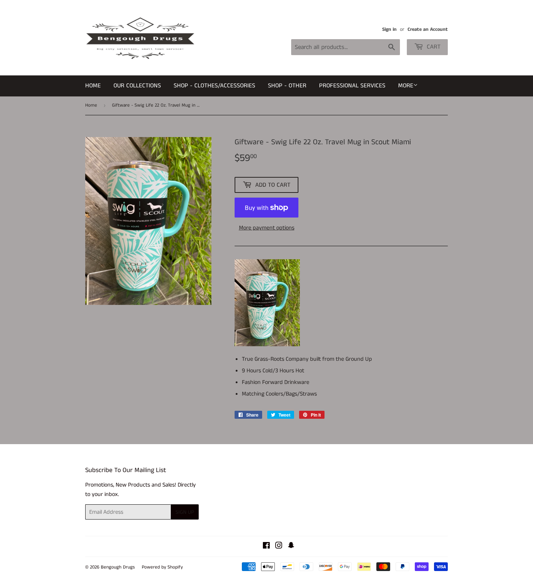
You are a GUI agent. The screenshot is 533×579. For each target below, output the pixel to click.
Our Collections (137, 85)
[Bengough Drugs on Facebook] (266, 546)
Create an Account (428, 29)
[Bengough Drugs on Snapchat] (291, 546)
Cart (433, 46)
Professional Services (352, 85)
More (405, 85)
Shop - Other (287, 85)
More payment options (266, 228)
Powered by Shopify (162, 567)
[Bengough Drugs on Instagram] (278, 546)
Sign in (389, 29)
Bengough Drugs (118, 567)
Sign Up (184, 512)
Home (93, 85)
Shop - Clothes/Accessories (214, 85)
